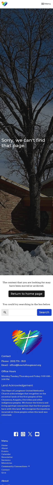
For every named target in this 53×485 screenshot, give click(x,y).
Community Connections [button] (14, 466)
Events (4, 451)
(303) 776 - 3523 (18, 361)
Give (3, 473)
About (4, 448)
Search (44, 312)
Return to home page (26, 293)
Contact (5, 470)
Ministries (6, 463)
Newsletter (7, 457)
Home (4, 445)
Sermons (5, 460)
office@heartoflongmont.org (25, 365)
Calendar (6, 454)
